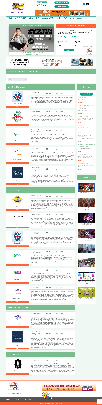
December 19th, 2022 (83, 154)
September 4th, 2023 (83, 146)
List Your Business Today (61, 2)
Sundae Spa (36, 270)
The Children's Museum (36, 149)
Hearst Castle (36, 360)
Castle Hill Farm (36, 214)
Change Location (61, 6)
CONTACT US (17, 399)
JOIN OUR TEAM (27, 399)
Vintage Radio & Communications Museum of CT (36, 169)
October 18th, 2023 (83, 125)
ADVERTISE (9, 399)
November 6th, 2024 (83, 116)
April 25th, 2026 (82, 97)
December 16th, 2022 (83, 163)
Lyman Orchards (36, 111)
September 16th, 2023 (83, 136)
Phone (61, 93)
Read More (80, 102)
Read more (43, 182)
